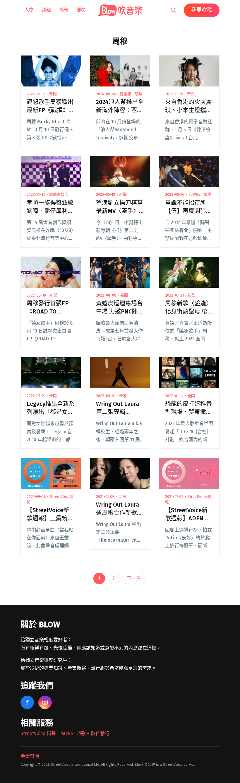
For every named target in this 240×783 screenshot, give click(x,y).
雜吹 (80, 10)
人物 (29, 10)
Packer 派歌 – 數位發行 (84, 733)
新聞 (63, 10)
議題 (46, 10)
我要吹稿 (201, 10)
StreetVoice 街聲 (38, 733)
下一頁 (134, 578)
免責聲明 (29, 756)
